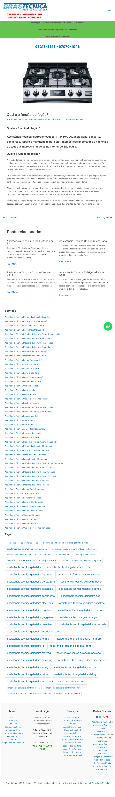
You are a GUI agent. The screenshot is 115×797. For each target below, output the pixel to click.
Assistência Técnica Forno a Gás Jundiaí (23, 373)
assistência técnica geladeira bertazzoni (31, 581)
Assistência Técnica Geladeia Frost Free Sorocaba (27, 528)
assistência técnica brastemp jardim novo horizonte (74, 549)
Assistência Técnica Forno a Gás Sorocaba (24, 502)
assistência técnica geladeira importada (82, 624)
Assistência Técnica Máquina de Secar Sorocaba (27, 480)
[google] (104, 717)
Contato (12, 739)
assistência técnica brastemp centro (22, 543)
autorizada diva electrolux (71, 681)
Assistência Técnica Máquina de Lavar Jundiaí (25, 356)
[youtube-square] (107, 717)
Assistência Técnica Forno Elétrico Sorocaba (25, 506)
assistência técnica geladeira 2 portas (29, 574)
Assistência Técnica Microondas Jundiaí (23, 381)
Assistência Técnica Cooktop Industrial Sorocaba (27, 450)
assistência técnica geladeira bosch (82, 581)
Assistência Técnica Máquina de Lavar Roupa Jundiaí (29, 343)
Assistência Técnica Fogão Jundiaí (20, 394)
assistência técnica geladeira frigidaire (29, 610)
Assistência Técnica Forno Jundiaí (20, 390)
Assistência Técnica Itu (102, 722)
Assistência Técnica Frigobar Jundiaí (21, 416)
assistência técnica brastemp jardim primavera (31, 560)
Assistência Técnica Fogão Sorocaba (21, 523)
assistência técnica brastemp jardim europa (27, 549)
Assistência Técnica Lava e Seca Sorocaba (24, 489)
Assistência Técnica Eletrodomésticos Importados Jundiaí (31, 442)
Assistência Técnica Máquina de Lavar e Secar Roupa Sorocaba (34, 463)
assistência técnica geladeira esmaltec (82, 603)
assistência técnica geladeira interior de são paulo (36, 631)
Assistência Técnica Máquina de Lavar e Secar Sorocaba (30, 476)
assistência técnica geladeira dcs (80, 595)
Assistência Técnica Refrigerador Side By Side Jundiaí (29, 407)
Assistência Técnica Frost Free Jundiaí (22, 403)
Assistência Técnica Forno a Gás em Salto (29, 273)
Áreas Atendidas (12, 730)
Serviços (13, 724)
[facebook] (97, 717)
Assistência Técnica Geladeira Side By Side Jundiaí (28, 412)
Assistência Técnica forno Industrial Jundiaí (24, 325)
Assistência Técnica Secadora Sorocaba (23, 493)
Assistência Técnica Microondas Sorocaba (24, 511)
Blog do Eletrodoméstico (13, 742)
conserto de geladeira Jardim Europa (23, 688)
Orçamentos (12, 736)
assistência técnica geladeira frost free (81, 610)
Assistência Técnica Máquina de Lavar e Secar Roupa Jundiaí (32, 334)
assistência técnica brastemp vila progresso (81, 560)
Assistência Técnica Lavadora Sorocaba (23, 498)
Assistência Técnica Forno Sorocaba (21, 519)
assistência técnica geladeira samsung (29, 660)
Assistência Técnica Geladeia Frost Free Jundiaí (26, 399)
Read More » (12, 264)
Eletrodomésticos (13, 727)
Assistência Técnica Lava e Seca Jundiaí (23, 360)
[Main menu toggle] (109, 10)
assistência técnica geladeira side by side (82, 660)
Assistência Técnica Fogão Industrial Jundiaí (24, 330)
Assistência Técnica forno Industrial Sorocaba (25, 455)
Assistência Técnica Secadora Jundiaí (22, 364)
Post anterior (10, 217)
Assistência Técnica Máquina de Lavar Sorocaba (27, 485)
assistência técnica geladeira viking (75, 674)
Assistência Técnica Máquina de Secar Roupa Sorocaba (30, 467)
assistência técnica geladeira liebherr (71, 645)
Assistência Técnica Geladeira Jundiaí (22, 437)
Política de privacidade (13, 733)
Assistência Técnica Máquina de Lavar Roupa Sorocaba (30, 472)
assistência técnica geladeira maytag (29, 652)
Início (12, 717)
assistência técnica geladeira (24, 567)
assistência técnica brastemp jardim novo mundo (29, 554)
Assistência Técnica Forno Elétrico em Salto (30, 242)
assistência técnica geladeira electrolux (30, 603)
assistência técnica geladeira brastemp (30, 588)
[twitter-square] (100, 717)
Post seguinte (104, 217)
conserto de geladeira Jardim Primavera (63, 688)
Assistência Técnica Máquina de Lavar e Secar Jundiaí (29, 347)
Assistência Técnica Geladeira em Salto (83, 240)
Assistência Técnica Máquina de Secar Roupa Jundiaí (29, 338)
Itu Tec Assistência (102, 763)
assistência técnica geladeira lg (25, 645)
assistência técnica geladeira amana (79, 574)
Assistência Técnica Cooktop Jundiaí (21, 386)
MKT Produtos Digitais (99, 783)
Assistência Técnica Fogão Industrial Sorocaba (26, 459)
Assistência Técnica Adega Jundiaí (20, 420)
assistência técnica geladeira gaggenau (30, 617)
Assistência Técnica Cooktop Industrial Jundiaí (26, 321)
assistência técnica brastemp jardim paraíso (76, 554)
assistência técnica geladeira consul (80, 588)
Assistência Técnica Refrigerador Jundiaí (23, 433)
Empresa (13, 720)
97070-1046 (69, 47)
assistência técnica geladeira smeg (27, 667)
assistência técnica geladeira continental (31, 595)
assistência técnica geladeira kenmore (79, 638)
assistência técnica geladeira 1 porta (68, 567)
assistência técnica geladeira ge (78, 617)
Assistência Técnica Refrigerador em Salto (81, 273)
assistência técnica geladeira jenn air (28, 638)
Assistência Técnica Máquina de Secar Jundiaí (26, 351)
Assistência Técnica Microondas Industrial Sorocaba (28, 446)
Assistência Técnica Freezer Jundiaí (21, 424)
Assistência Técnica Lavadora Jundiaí (22, 368)
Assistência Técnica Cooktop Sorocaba (22, 515)
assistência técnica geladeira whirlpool (30, 681)
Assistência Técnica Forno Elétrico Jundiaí (23, 377)
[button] (108, 326)
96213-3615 (45, 47)
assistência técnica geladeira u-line (27, 674)
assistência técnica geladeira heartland (30, 624)
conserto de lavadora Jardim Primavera (62, 693)
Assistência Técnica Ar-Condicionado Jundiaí (25, 429)
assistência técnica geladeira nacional (79, 652)
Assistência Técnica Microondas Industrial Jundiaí (27, 317)
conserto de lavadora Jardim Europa (23, 693)
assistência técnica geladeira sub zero (76, 667)
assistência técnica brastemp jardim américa (65, 542)
